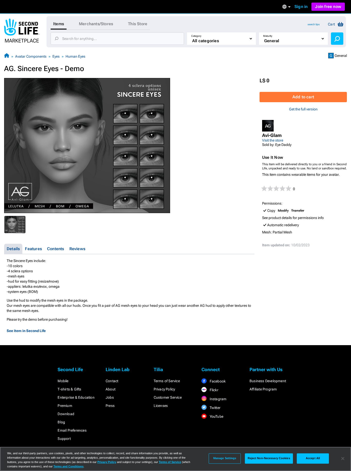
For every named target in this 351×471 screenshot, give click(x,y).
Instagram (217, 399)
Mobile (63, 381)
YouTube (216, 416)
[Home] (6, 56)
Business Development (268, 381)
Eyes (56, 56)
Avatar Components (31, 56)
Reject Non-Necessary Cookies (269, 458)
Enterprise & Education (76, 397)
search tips (314, 24)
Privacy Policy (164, 389)
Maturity (267, 35)
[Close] (342, 458)
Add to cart (303, 96)
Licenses (161, 406)
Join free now (328, 6)
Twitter (214, 408)
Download (66, 414)
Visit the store (272, 140)
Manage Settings (224, 458)
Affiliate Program (263, 389)
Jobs (110, 397)
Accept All (313, 458)
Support (64, 439)
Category (196, 35)
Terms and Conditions (68, 466)
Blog (61, 422)
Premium (65, 406)
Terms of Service (167, 381)
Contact (112, 381)
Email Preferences (72, 430)
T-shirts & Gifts (69, 389)
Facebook (217, 381)
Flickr (213, 390)
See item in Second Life (26, 331)
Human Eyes (75, 56)
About (110, 389)
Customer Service (168, 397)
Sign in (301, 6)
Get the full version (303, 109)
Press (110, 406)
